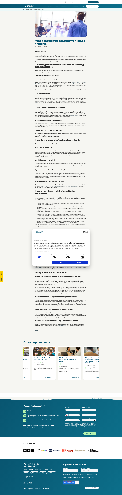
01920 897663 (28, 2)
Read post (39, 377)
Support (73, 2)
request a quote (38, 268)
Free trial (93, 2)
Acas (37, 102)
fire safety (43, 186)
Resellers (26, 472)
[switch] (54, 257)
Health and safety (75, 82)
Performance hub (34, 471)
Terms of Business (28, 489)
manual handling (57, 186)
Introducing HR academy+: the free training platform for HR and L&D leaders (60, 359)
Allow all (79, 262)
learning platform (39, 267)
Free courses (26, 473)
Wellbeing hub (43, 471)
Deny (61, 262)
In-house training (52, 471)
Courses (50, 6)
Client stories (49, 472)
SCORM (32, 472)
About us (38, 472)
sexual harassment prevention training (50, 103)
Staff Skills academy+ (28, 6)
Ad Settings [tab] (68, 236)
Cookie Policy (46, 488)
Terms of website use (28, 488)
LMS (51, 469)
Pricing (82, 6)
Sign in (81, 2)
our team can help (62, 325)
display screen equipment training (70, 186)
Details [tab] (53, 236)
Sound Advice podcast (44, 473)
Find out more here (80, 267)
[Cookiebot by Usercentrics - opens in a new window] (82, 232)
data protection (75, 83)
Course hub (26, 471)
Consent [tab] (39, 236)
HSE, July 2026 (73, 115)
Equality (64, 85)
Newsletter (33, 473)
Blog (24, 9)
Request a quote (92, 6)
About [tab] (82, 236)
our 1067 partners (41, 242)
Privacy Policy (38, 488)
